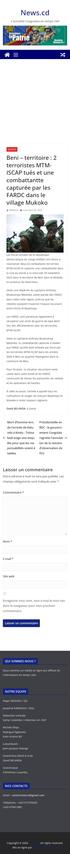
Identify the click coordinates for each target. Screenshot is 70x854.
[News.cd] (7, 54)
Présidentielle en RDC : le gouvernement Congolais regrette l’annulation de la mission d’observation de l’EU (51, 437)
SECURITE (12, 149)
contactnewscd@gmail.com (28, 795)
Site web (8, 576)
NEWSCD (13, 210)
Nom (7, 541)
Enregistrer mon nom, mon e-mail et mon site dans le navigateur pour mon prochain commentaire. (34, 606)
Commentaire (13, 492)
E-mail (8, 559)
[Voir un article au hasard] (63, 54)
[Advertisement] (35, 107)
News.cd (35, 12)
